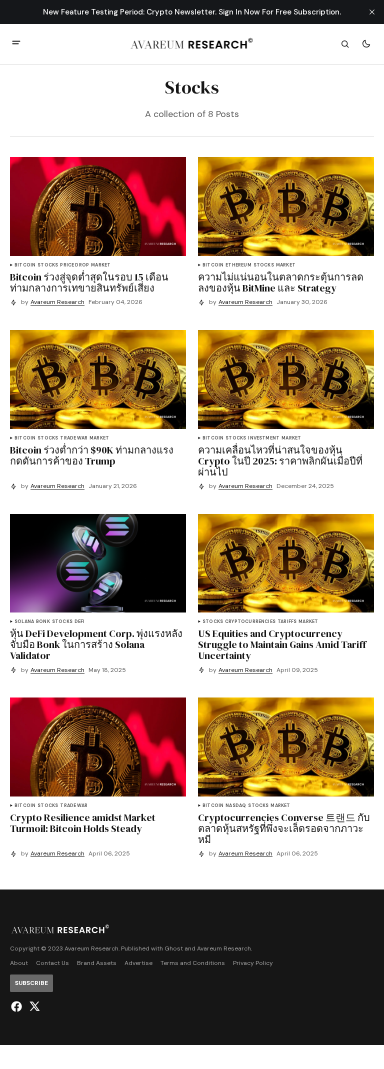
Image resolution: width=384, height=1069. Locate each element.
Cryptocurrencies (250, 622)
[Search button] (345, 44)
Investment (264, 438)
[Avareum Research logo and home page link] (192, 44)
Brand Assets (96, 963)
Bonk (43, 622)
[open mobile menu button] (16, 43)
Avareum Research (57, 302)
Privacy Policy (253, 963)
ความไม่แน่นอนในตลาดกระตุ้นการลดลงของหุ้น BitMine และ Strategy (281, 283)
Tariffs (287, 622)
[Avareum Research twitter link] (33, 1006)
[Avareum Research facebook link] (18, 1006)
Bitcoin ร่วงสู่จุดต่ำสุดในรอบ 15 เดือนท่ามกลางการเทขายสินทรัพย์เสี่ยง (89, 283)
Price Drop (74, 265)
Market (100, 265)
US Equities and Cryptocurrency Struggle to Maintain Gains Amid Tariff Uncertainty (282, 644)
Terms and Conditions (192, 963)
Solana (24, 622)
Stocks (48, 265)
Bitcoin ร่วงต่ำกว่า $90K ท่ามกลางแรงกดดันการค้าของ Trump (92, 455)
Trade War (74, 438)
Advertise (138, 963)
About (19, 963)
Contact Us (52, 963)
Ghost (173, 949)
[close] (372, 12)
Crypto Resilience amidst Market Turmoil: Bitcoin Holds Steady (83, 823)
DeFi (79, 622)
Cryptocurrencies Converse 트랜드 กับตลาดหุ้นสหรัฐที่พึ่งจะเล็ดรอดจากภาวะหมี (284, 828)
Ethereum (238, 265)
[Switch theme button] (366, 44)
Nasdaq (236, 806)
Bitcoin (25, 265)
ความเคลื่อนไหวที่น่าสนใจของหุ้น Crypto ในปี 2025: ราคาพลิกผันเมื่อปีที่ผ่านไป (280, 461)
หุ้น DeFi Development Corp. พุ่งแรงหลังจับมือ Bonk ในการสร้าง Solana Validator (96, 644)
